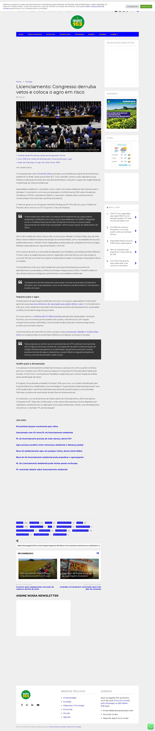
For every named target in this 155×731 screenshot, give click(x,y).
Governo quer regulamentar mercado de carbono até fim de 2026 (35, 588)
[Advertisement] (58, 58)
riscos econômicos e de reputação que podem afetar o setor (56, 304)
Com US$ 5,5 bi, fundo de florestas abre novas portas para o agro (45, 159)
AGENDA (102, 34)
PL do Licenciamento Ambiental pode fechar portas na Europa (46, 463)
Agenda (66, 717)
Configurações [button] (132, 6)
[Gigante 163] (77, 28)
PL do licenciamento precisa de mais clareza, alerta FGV (43, 439)
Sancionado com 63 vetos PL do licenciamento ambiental (44, 433)
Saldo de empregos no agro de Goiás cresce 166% (39, 162)
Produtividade (69, 698)
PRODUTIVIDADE (35, 34)
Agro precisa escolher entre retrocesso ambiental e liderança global (49, 445)
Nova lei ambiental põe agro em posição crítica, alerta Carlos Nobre (49, 451)
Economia (67, 709)
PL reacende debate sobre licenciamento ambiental (41, 469)
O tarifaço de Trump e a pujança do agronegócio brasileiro (78, 574)
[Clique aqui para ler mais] (37, 569)
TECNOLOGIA (64, 34)
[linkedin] (32, 705)
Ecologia (67, 702)
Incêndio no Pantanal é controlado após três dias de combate (80, 588)
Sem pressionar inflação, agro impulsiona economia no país (35, 574)
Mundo (66, 713)
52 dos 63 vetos (45, 174)
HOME (20, 34)
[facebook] (21, 705)
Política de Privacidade (73, 727)
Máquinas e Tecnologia (73, 705)
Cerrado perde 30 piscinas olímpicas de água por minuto (41, 155)
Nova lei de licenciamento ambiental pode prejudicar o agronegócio (50, 457)
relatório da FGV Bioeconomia (47, 316)
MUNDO (91, 34)
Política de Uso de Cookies (57, 727)
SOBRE (113, 34)
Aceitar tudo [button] (146, 6)
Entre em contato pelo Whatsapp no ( (115, 703)
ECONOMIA (79, 34)
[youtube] (38, 705)
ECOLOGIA (50, 34)
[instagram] (27, 705)
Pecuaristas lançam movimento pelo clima (37, 426)
